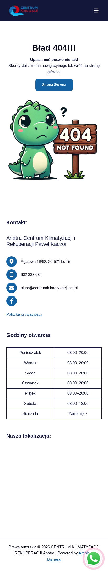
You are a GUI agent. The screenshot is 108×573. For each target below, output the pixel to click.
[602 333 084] (24, 274)
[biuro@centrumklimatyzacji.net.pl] (42, 288)
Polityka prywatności (24, 314)
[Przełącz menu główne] (96, 10)
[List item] (11, 301)
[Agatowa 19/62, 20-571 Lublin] (38, 261)
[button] (54, 85)
